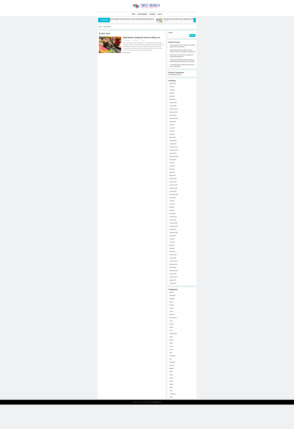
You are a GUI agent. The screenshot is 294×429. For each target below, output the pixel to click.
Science (171, 384)
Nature (171, 374)
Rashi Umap (127, 40)
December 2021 (173, 261)
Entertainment (142, 14)
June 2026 (172, 90)
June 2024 (172, 166)
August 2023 (173, 197)
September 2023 (174, 194)
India (107, 51)
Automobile (172, 295)
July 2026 (172, 86)
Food (171, 330)
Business (152, 14)
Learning (172, 365)
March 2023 (172, 213)
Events (171, 321)
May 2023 (172, 207)
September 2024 (174, 156)
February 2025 (173, 140)
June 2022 (172, 242)
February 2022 (173, 254)
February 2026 (173, 102)
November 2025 (173, 112)
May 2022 (172, 245)
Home (133, 14)
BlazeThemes (157, 402)
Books (171, 302)
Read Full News (127, 52)
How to (171, 349)
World (171, 397)
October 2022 (173, 229)
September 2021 (174, 270)
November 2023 (173, 188)
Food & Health (173, 333)
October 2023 (173, 191)
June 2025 (172, 128)
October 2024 (173, 153)
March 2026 (172, 99)
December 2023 (173, 185)
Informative (172, 355)
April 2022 (172, 248)
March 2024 (172, 175)
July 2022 (172, 239)
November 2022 (173, 226)
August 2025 (173, 121)
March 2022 (172, 251)
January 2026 (173, 105)
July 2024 (172, 162)
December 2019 (173, 277)
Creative (172, 308)
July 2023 (172, 201)
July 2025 (172, 124)
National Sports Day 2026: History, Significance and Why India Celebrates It (157, 19)
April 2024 (172, 172)
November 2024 (173, 150)
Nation (111, 51)
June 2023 (172, 204)
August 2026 (173, 83)
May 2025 (172, 131)
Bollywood (172, 298)
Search (170, 32)
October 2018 (173, 283)
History (171, 346)
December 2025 (173, 109)
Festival (102, 51)
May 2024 (172, 169)
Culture (171, 311)
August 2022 (173, 235)
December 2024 (173, 147)
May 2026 (172, 93)
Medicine (172, 368)
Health (160, 14)
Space (171, 387)
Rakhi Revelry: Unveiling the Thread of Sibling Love (141, 37)
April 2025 (172, 134)
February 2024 (173, 178)
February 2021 (173, 273)
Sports (171, 390)
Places (171, 381)
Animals (172, 292)
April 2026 (172, 96)
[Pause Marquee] (194, 20)
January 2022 (173, 258)
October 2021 (173, 267)
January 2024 (173, 182)
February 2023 (173, 216)
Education (172, 314)
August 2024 (173, 159)
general (171, 340)
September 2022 (174, 232)
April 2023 (172, 210)
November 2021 (173, 264)
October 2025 (173, 115)
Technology (172, 393)
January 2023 (173, 220)
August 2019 (173, 280)
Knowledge (172, 362)
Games (171, 336)
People (171, 378)
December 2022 (173, 223)
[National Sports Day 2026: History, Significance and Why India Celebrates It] (131, 21)
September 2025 (174, 118)
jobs (171, 359)
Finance (171, 327)
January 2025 (173, 144)
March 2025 (172, 137)
